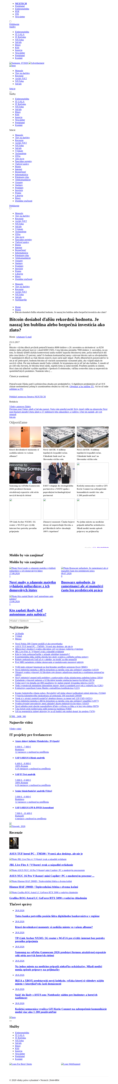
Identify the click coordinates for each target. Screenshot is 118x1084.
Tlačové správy (22, 164)
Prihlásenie (14, 24)
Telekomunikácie (23, 179)
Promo (18, 193)
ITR (17, 14)
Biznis (18, 166)
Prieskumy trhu (22, 177)
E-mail (28, 337)
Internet (18, 169)
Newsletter (20, 16)
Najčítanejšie (21, 300)
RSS (17, 47)
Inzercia (18, 50)
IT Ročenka (20, 37)
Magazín (19, 70)
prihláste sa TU (16, 389)
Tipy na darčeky (22, 73)
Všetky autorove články (20, 406)
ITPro (17, 156)
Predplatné (20, 6)
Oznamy (19, 182)
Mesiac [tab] (18, 639)
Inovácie (19, 190)
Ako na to (19, 158)
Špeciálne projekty (23, 161)
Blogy (18, 45)
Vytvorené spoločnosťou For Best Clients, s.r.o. (30, 1069)
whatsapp (20, 337)
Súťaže (18, 42)
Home (18, 307)
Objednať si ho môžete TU (82, 386)
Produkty (19, 187)
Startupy (19, 185)
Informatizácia (21, 174)
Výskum (19, 151)
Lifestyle (19, 195)
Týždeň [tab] (18, 636)
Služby (12, 27)
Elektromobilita (22, 9)
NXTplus (19, 39)
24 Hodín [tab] (19, 633)
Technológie (20, 153)
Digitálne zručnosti (23, 201)
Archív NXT (21, 78)
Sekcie (12, 88)
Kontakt (18, 58)
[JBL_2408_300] (17, 716)
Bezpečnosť (20, 172)
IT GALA (19, 34)
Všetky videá (15, 728)
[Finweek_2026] (17, 826)
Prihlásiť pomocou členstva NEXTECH (27, 396)
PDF (17, 11)
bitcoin (12, 417)
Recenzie (19, 76)
